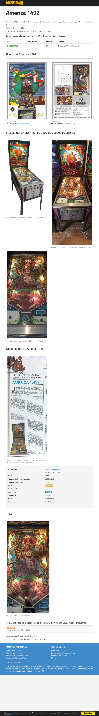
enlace (34, 636)
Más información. (14, 714)
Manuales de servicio (59, 655)
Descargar (13, 46)
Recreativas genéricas (14, 653)
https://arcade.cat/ (31, 462)
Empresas (55, 651)
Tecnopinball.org (23, 124)
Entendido (88, 713)
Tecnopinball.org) (73, 46)
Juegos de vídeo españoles (16, 658)
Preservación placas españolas (63, 653)
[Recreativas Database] (14, 3)
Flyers (53, 658)
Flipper (48, 495)
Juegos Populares (52, 469)
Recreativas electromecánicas (17, 655)
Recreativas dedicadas (14, 651)
